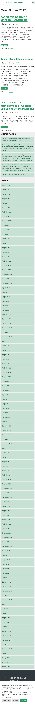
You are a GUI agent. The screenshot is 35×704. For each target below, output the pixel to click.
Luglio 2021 (5, 453)
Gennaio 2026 (6, 216)
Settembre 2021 (7, 444)
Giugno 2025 (6, 243)
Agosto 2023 (6, 341)
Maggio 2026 (6, 199)
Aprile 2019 (5, 569)
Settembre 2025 (7, 234)
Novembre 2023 (7, 328)
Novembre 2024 (7, 274)
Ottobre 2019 (6, 542)
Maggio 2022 (6, 408)
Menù (2, 4)
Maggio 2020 (6, 511)
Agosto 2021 (6, 448)
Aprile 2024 (5, 306)
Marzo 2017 (6, 667)
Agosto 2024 (6, 288)
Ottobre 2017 (6, 644)
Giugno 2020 (6, 506)
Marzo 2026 (6, 207)
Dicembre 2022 (7, 377)
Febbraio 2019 (6, 578)
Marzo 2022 (6, 417)
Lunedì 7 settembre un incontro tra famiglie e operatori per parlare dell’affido (16, 139)
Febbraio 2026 (6, 212)
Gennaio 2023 (6, 372)
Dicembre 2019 (7, 533)
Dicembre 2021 (7, 430)
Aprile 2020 (5, 515)
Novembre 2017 (7, 640)
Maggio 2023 (6, 355)
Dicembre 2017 (7, 635)
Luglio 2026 (5, 190)
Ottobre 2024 (6, 279)
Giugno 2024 (6, 297)
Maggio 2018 (6, 618)
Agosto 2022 (6, 395)
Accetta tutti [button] (23, 700)
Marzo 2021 (6, 470)
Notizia (11, 92)
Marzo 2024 (6, 310)
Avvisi (11, 48)
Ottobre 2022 (6, 386)
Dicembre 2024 (7, 270)
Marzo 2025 (6, 256)
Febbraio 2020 (6, 524)
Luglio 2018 (5, 609)
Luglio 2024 (5, 292)
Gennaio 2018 (6, 631)
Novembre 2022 (7, 381)
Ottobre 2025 (6, 230)
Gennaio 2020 (6, 528)
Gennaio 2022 (6, 426)
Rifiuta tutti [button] (15, 700)
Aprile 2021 (5, 466)
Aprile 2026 (5, 203)
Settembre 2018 (7, 600)
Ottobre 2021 (6, 439)
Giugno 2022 (6, 404)
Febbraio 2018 (6, 627)
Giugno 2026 (6, 194)
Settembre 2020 (7, 497)
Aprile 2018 (5, 622)
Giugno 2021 (6, 457)
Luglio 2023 (5, 346)
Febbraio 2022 (6, 421)
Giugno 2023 (6, 350)
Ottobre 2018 (6, 595)
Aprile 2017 (5, 662)
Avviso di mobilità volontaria (17, 59)
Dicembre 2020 (7, 484)
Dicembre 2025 (7, 221)
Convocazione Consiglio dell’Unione (13, 174)
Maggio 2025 (6, 248)
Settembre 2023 (7, 337)
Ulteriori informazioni (7, 697)
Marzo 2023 (6, 363)
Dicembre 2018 (7, 586)
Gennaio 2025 (6, 265)
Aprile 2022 (5, 412)
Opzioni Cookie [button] (6, 700)
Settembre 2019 (7, 546)
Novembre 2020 (7, 488)
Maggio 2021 (6, 462)
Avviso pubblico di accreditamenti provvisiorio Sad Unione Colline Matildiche (17, 105)
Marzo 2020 (6, 520)
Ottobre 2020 (6, 493)
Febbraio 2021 (6, 475)
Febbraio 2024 (6, 314)
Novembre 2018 (7, 591)
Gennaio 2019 (6, 582)
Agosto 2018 (6, 604)
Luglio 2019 (5, 555)
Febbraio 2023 (6, 368)
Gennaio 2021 (6, 479)
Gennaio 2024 (6, 319)
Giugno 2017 (6, 653)
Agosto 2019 (6, 551)
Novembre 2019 (7, 537)
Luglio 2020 (5, 502)
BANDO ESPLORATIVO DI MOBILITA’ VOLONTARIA (14, 18)
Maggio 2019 (6, 564)
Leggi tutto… (4, 45)
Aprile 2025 (5, 252)
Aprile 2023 (5, 359)
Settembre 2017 (7, 649)
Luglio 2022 (5, 399)
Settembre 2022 (7, 390)
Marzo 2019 (6, 573)
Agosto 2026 (6, 185)
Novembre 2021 (7, 435)
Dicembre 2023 (7, 323)
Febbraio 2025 (6, 261)
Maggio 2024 (6, 301)
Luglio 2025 (5, 239)
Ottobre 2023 (6, 332)
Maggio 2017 (6, 658)
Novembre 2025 (7, 225)
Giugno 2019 (6, 560)
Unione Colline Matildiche (16, 2)
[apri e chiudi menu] (2, 1)
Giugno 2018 (6, 613)
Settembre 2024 (7, 283)
